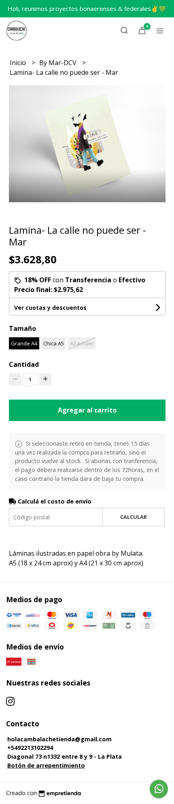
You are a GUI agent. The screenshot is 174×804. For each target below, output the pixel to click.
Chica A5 (53, 343)
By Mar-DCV (58, 62)
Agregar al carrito (87, 410)
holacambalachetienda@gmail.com (59, 739)
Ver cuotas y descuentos (50, 307)
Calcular (133, 516)
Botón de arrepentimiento (46, 765)
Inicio (19, 62)
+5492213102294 (30, 747)
